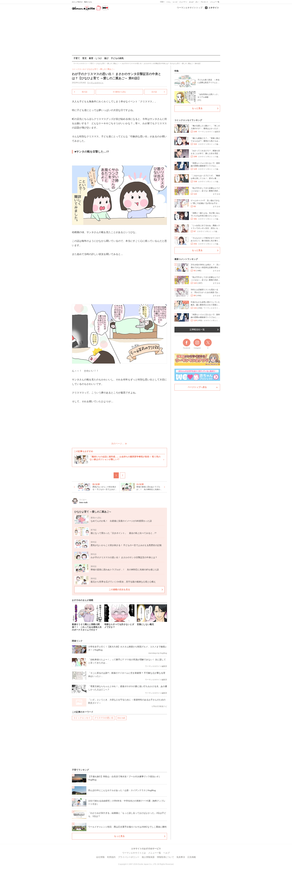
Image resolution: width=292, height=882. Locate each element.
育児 (84, 58)
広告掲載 (191, 857)
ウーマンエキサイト (95, 83)
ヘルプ (166, 853)
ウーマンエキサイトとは (134, 853)
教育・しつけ (95, 58)
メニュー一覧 (214, 2)
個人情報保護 (148, 857)
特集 (176, 71)
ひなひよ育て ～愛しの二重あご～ (101, 69)
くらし (168, 2)
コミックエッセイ (81, 718)
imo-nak (121, 718)
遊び (106, 58)
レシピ (175, 2)
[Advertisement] (146, 33)
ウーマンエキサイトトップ (189, 7)
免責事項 (180, 857)
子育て (162, 2)
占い (197, 2)
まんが (191, 2)
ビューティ (183, 2)
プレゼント (204, 2)
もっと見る (119, 836)
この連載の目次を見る (119, 589)
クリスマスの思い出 (103, 718)
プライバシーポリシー (128, 857)
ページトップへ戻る (197, 387)
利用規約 (111, 857)
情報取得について (165, 857)
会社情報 (100, 857)
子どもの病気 (117, 58)
